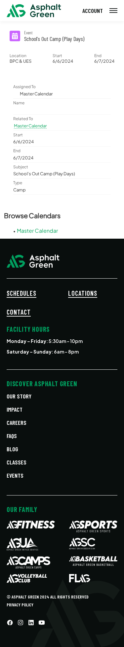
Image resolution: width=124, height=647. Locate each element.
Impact (14, 409)
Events (15, 475)
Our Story (19, 396)
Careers (16, 422)
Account (92, 10)
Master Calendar (30, 125)
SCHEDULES (21, 293)
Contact (19, 312)
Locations (82, 293)
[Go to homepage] (34, 10)
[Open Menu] (113, 11)
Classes (16, 462)
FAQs (12, 435)
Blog (12, 449)
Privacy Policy (20, 604)
